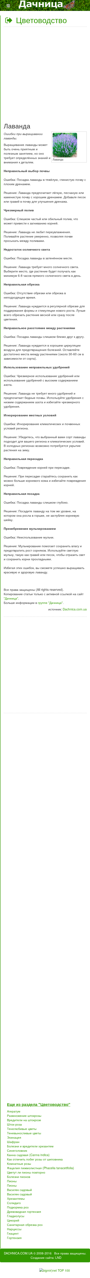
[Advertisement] (45, 73)
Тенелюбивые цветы (21, 1128)
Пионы (12, 1181)
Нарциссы (14, 1229)
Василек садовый (19, 1189)
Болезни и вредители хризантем (30, 1146)
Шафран (13, 1142)
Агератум (13, 1111)
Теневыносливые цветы (24, 1133)
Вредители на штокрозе (24, 1120)
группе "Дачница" (50, 602)
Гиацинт (13, 1233)
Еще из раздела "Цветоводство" (38, 1104)
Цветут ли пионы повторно (26, 1172)
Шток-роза (14, 1124)
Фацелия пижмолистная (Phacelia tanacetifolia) (40, 1168)
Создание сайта (42, 1257)
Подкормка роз (17, 1207)
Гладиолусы (15, 1216)
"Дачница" (11, 598)
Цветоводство (40, 19)
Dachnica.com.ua (75, 609)
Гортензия (14, 1237)
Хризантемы (16, 1198)
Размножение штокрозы (24, 1115)
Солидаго (14, 1203)
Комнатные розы (19, 1163)
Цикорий (13, 1220)
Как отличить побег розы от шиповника (35, 1159)
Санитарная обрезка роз (24, 1224)
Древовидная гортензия (24, 1211)
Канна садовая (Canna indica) (28, 1155)
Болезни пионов (18, 1176)
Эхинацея (14, 1137)
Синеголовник (17, 1150)
